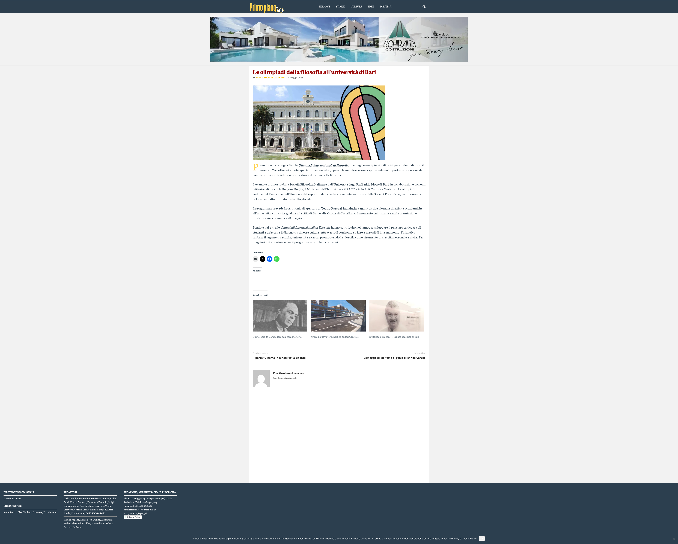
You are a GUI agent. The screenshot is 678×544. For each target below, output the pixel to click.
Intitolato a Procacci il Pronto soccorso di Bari (394, 337)
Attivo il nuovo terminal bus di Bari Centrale (335, 337)
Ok (481, 538)
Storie (340, 6)
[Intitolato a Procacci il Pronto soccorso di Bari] (396, 316)
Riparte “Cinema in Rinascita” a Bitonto (279, 357)
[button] (424, 7)
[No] (673, 539)
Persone (324, 6)
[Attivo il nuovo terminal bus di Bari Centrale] (338, 316)
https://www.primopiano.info (284, 378)
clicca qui (331, 242)
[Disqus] (339, 436)
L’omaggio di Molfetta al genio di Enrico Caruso (395, 357)
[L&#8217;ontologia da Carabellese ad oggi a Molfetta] (280, 316)
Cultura (356, 6)
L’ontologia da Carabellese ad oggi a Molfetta (277, 337)
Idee (371, 6)
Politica (385, 6)
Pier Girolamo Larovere (270, 77)
